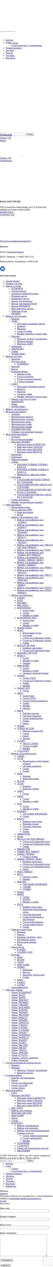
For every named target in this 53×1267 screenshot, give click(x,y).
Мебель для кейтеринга (17, 409)
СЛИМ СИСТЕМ (25, 728)
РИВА (20, 693)
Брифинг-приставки (32, 648)
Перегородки (17, 947)
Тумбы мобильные (20, 500)
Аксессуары (28, 610)
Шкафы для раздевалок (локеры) (27, 502)
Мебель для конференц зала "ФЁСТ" (34, 575)
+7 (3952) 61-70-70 (15, 26)
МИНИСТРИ (23, 849)
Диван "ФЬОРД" (19, 1040)
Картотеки (16, 454)
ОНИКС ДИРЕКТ (26, 854)
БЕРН (20, 774)
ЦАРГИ (26, 899)
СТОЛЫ (27, 887)
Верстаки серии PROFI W (29, 452)
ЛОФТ (20, 630)
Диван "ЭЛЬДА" (19, 1050)
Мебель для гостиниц (16, 316)
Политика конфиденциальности (15, 241)
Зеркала (20, 934)
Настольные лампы (26, 939)
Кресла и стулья (13, 286)
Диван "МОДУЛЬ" (20, 1015)
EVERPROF (17, 288)
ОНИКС (21, 675)
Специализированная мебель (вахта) (23, 1063)
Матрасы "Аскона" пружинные (32, 339)
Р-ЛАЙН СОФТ (25, 952)
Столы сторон (18, 1088)
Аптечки (15, 414)
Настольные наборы (26, 942)
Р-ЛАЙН (21, 949)
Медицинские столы (21, 422)
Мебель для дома (14, 356)
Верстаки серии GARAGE (30, 447)
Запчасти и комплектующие (24, 293)
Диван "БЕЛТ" (18, 995)
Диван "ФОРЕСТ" (20, 1037)
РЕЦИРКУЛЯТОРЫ (21, 429)
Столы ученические (32, 1138)
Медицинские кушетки (22, 419)
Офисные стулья (19, 311)
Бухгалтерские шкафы (22, 439)
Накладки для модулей (34, 975)
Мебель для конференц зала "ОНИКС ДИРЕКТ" (30, 563)
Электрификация (19, 987)
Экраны (26, 663)
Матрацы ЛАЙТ (25, 344)
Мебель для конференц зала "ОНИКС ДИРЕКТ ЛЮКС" (30, 558)
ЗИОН (20, 796)
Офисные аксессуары (21, 929)
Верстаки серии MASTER (29, 449)
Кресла (14, 369)
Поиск (30, 134)
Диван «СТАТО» (19, 1055)
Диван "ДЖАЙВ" (20, 1005)
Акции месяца (13, 281)
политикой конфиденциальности (25, 1198)
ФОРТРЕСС (17, 1123)
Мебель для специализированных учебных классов (33, 1131)
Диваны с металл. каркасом (24, 1058)
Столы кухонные (25, 376)
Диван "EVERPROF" (21, 992)
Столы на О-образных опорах (37, 681)
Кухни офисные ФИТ (21, 510)
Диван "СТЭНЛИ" (20, 1030)
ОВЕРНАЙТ (17, 349)
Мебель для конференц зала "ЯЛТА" (34, 588)
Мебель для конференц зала (24, 517)
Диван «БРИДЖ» (19, 1053)
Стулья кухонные (25, 381)
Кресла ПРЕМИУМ (20, 306)
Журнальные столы (20, 507)
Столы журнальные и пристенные (33, 918)
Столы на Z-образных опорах (37, 638)
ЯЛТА (20, 904)
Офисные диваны (14, 990)
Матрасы (15, 336)
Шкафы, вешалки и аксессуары (32, 334)
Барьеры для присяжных (23, 1078)
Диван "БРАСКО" (20, 1000)
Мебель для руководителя (23, 753)
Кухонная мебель (19, 371)
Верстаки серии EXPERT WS (31, 444)
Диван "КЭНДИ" (19, 1010)
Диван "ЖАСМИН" (21, 1007)
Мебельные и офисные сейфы (31, 474)
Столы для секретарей (22, 1083)
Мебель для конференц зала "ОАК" (34, 550)
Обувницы (16, 346)
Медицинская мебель (16, 412)
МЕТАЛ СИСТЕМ (26, 645)
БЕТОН (20, 781)
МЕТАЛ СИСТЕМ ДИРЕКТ (31, 839)
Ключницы (16, 457)
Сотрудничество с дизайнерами (26, 45)
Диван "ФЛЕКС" (19, 1032)
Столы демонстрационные (35, 1135)
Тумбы (14, 351)
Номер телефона (8, 1216)
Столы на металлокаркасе (35, 701)
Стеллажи (16, 477)
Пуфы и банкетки (19, 1060)
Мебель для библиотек (28, 1125)
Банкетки (15, 359)
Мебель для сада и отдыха (23, 399)
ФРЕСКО (21, 882)
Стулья (14, 1120)
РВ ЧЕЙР (15, 314)
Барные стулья (24, 374)
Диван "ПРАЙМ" (19, 1020)
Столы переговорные (33, 922)
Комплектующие (25, 512)
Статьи (14, 43)
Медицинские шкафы (21, 427)
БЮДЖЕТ (22, 603)
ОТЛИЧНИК (23, 1143)
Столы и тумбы (24, 331)
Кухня (20, 515)
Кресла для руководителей (24, 303)
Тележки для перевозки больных (27, 432)
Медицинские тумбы (21, 424)
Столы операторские (33, 718)
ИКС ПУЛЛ (22, 605)
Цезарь (20, 892)
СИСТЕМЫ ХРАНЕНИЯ (35, 814)
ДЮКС (20, 791)
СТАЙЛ (21, 741)
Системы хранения (32, 716)
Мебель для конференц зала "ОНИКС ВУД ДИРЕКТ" (30, 553)
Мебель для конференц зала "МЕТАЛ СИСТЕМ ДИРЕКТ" (35, 546)
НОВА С (21, 655)
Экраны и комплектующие (35, 673)
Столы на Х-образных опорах (37, 640)
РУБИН (20, 726)
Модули (26, 972)
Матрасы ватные (25, 341)
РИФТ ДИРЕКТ (25, 872)
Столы (26, 613)
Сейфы (14, 462)
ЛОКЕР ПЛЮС (24, 628)
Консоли (15, 366)
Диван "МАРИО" (19, 1012)
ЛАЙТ (14, 321)
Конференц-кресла (20, 298)
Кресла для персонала (21, 301)
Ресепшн (15, 954)
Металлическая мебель (17, 434)
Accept (3, 1201)
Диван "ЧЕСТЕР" (20, 1045)
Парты (14, 1118)
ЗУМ (19, 804)
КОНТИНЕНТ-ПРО (27, 618)
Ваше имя (4, 1208)
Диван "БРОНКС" (20, 1002)
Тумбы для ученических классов (32, 1148)
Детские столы (18, 361)
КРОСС (21, 819)
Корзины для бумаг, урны (29, 937)
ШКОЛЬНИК (23, 1151)
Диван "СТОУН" (19, 1027)
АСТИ (20, 758)
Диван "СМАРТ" (19, 1025)
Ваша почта (5, 1225)
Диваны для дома (14, 283)
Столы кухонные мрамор (29, 379)
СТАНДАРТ (23, 751)
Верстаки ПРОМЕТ (20, 442)
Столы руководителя (33, 924)
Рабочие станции (31, 713)
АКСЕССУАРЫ (30, 743)
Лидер (20, 836)
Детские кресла (18, 291)
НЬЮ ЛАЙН (23, 665)
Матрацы (21, 329)
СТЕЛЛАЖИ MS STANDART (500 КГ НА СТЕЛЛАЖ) (34, 490)
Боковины (27, 970)
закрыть (4, 1193)
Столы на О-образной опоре (36, 841)
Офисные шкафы (19, 459)
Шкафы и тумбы (31, 615)
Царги (26, 723)
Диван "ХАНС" (19, 1042)
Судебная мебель (14, 1075)
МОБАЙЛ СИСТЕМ (27, 653)
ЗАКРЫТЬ (5, 1265)
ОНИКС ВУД (23, 688)
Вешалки (21, 932)
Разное (14, 1080)
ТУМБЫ (27, 889)
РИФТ (20, 711)
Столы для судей (19, 1085)
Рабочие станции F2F (33, 731)
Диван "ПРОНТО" (20, 1022)
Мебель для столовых (21, 1110)
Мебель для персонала (22, 595)
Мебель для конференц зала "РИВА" (34, 567)
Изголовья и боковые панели (31, 324)
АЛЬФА (21, 598)
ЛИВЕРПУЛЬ (23, 834)
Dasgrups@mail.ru (15, 252)
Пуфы (14, 404)
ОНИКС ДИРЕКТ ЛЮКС (29, 859)
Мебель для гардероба (27, 1128)
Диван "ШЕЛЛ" (19, 1048)
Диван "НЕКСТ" (19, 1017)
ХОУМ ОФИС (18, 354)
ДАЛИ (20, 784)
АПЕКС (21, 756)
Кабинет (27, 776)
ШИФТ (20, 894)
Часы (19, 944)
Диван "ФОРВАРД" (21, 1035)
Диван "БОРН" (18, 997)
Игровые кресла (19, 296)
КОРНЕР (21, 811)
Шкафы (26, 686)
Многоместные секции (22, 308)
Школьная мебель (14, 1090)
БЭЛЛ (20, 600)
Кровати (15, 319)
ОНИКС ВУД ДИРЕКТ (28, 851)
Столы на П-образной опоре (36, 650)
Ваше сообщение (8, 1233)
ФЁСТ (20, 874)
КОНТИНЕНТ (24, 608)
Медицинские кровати (22, 417)
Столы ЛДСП (29, 678)
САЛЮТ (21, 982)
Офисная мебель (13, 505)
